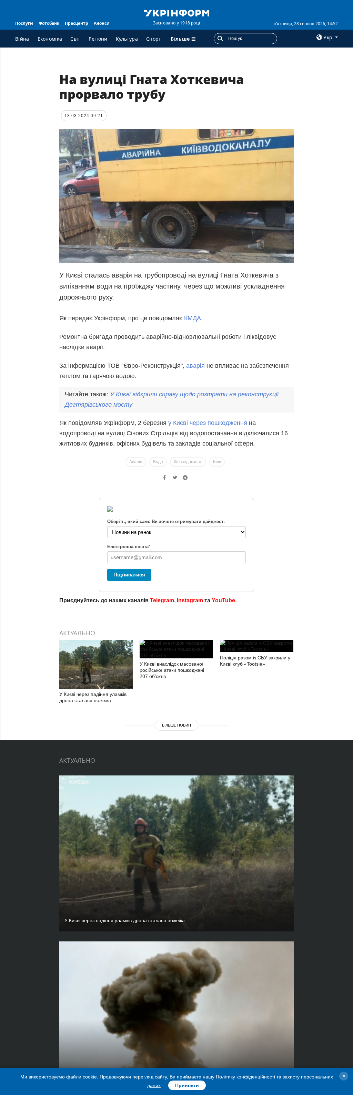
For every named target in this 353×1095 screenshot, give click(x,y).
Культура (127, 38)
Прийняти (187, 1085)
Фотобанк (49, 23)
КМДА (192, 318)
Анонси (102, 23)
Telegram (162, 600)
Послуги (24, 23)
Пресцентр (76, 23)
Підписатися (129, 574)
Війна (22, 38)
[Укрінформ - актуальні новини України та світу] (176, 12)
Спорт (153, 38)
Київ (217, 461)
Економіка (50, 38)
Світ (75, 38)
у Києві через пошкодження (208, 422)
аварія (195, 365)
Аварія (135, 461)
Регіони (98, 38)
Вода (158, 461)
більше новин (176, 725)
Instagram (190, 600)
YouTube (223, 600)
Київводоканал (188, 461)
